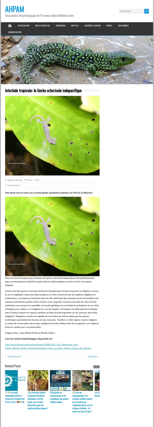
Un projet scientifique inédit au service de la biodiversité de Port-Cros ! (15, 397)
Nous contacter (42, 25)
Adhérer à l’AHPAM (92, 25)
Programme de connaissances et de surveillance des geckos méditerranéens (59, 397)
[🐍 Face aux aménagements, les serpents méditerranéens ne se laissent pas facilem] (83, 380)
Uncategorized (14, 185)
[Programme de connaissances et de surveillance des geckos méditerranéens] (61, 380)
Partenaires (123, 25)
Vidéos (109, 25)
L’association (23, 25)
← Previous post (13, 356)
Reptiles (75, 25)
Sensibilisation (14, 32)
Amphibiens (60, 25)
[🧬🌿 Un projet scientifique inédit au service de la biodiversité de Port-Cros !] (16, 380)
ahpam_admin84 (15, 180)
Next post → (94, 356)
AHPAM (14, 8)
